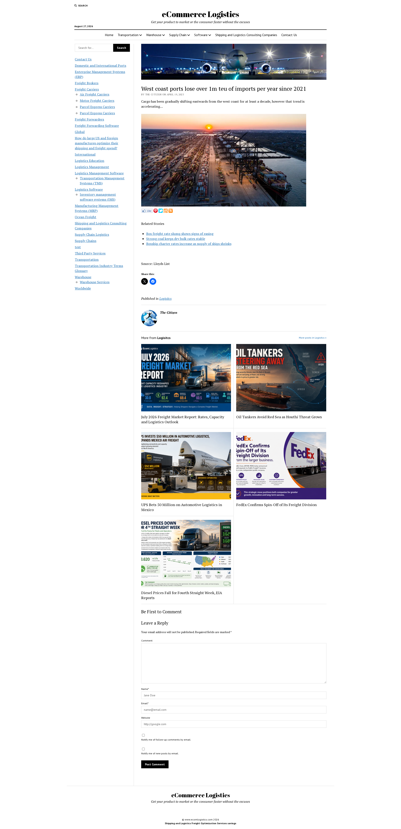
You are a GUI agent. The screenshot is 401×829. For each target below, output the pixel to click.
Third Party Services (90, 253)
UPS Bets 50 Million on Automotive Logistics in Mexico (181, 507)
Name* (145, 688)
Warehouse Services (94, 282)
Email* (144, 703)
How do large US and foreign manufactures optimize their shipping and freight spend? (96, 143)
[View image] (223, 205)
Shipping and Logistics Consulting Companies (246, 35)
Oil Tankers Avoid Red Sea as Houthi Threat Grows (279, 416)
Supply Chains (85, 240)
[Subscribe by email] (166, 211)
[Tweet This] (161, 211)
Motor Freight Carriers (97, 100)
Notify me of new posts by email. (160, 753)
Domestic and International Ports (100, 65)
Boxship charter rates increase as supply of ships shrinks (188, 243)
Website (145, 717)
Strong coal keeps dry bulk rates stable (175, 238)
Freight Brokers (86, 83)
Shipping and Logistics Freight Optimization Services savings (200, 823)
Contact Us (289, 35)
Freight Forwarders (89, 119)
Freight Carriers (87, 89)
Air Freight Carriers (94, 94)
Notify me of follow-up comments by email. (166, 739)
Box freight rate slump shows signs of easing (179, 233)
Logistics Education (89, 160)
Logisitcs (165, 298)
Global (80, 132)
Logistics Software (89, 189)
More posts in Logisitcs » (312, 337)
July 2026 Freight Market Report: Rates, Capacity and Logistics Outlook (182, 419)
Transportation (128, 35)
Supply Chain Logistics (92, 234)
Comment (146, 640)
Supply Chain (178, 35)
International (85, 154)
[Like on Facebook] (147, 211)
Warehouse (153, 35)
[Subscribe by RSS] (171, 211)
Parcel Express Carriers (97, 107)
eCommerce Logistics (200, 14)
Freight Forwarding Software (97, 125)
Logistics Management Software (99, 173)
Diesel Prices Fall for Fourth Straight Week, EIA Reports (181, 595)
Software (201, 35)
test (78, 247)
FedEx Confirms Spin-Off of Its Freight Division (276, 504)
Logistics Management (92, 167)
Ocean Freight (85, 217)
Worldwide (83, 288)
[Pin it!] (156, 211)
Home (109, 35)
